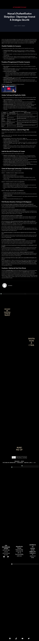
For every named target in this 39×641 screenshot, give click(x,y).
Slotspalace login (8, 40)
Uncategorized (23, 25)
